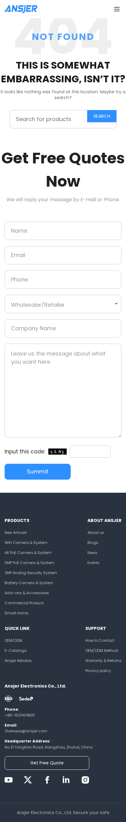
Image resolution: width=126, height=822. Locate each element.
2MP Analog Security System (31, 572)
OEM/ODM (13, 640)
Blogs (92, 542)
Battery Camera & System (29, 582)
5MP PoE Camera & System (29, 562)
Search (102, 116)
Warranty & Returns (103, 660)
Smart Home (16, 613)
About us (95, 532)
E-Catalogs (16, 650)
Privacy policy (98, 670)
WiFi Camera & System (26, 542)
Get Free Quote (47, 763)
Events (93, 562)
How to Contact (99, 640)
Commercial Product (24, 603)
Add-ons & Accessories (27, 592)
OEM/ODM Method (101, 650)
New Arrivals (16, 532)
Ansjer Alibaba (18, 660)
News (92, 552)
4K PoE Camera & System (28, 552)
